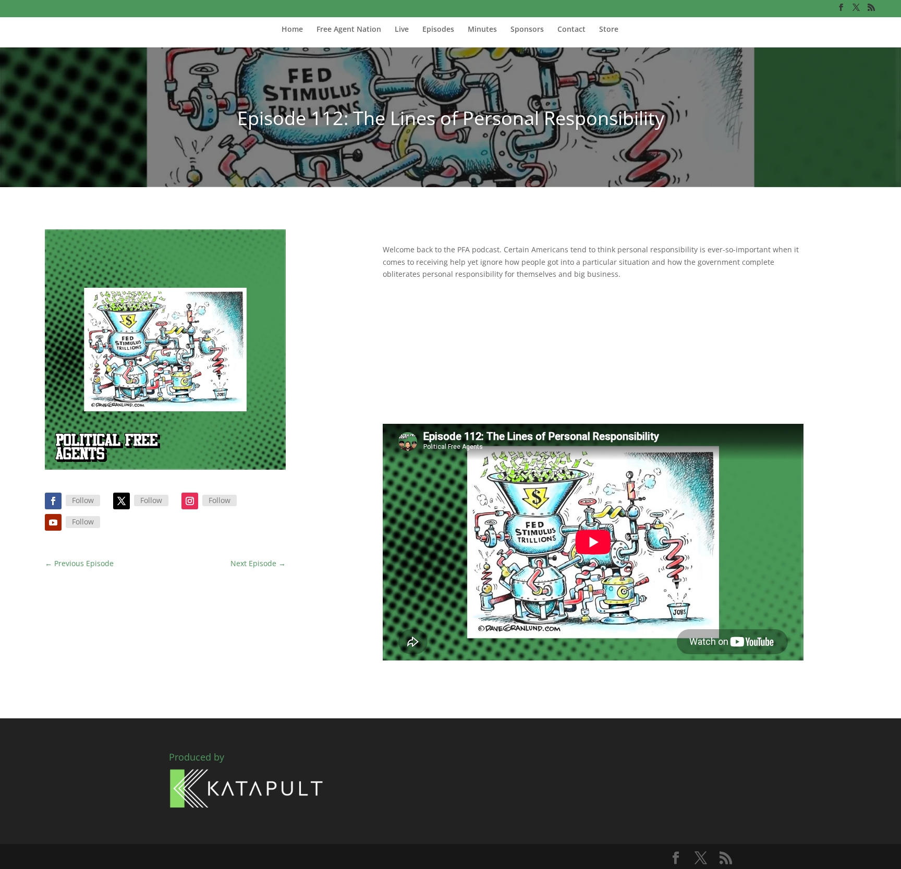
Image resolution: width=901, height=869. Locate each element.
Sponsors (527, 30)
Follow (83, 500)
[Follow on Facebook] (53, 501)
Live (402, 30)
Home (292, 30)
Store (608, 30)
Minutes (482, 30)
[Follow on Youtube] (53, 522)
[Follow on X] (121, 501)
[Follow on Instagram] (189, 501)
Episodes (438, 30)
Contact (571, 30)
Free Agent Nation (348, 30)
